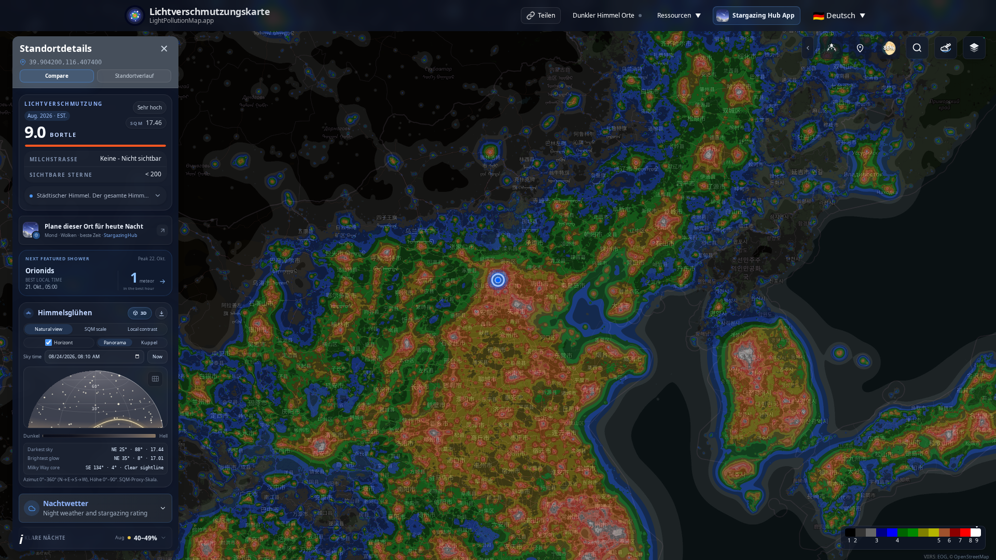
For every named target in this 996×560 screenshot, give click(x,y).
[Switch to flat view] (155, 379)
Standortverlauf (134, 75)
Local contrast (142, 329)
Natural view (48, 329)
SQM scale (95, 329)
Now (157, 356)
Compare (56, 75)
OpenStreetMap (971, 556)
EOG (942, 556)
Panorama (115, 342)
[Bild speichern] (161, 313)
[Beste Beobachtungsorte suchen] (860, 47)
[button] (498, 280)
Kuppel (149, 342)
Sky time (32, 356)
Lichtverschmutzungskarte (209, 12)
